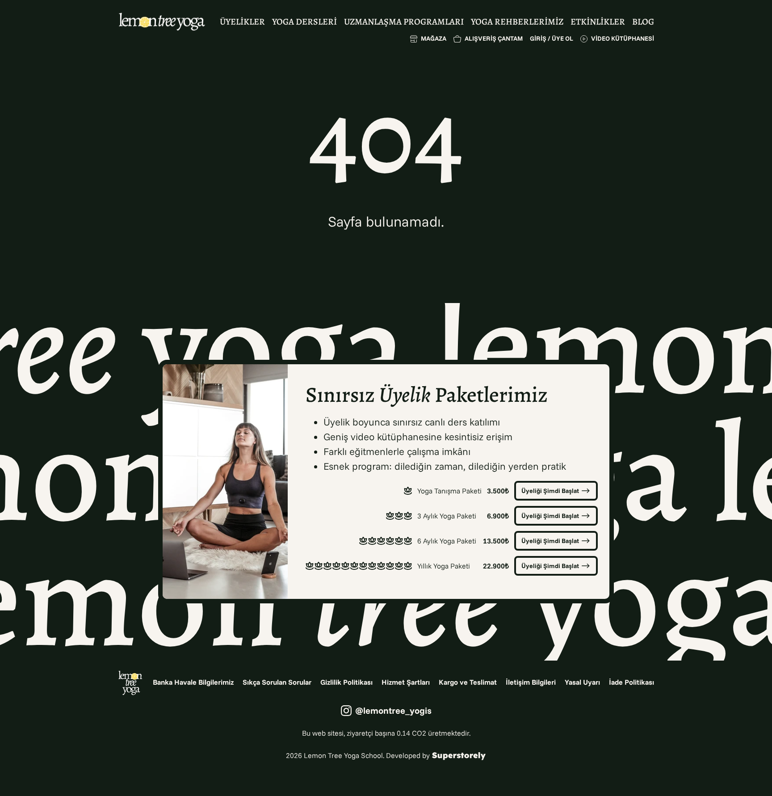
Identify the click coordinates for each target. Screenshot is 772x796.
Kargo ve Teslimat (468, 682)
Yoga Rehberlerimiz (517, 22)
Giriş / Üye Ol (551, 38)
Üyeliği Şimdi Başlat (550, 491)
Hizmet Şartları (406, 682)
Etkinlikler (598, 22)
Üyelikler (242, 22)
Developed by (408, 755)
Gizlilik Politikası (346, 682)
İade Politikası (631, 682)
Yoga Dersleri (304, 22)
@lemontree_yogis (393, 710)
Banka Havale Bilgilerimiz (193, 682)
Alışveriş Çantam (494, 38)
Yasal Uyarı (582, 682)
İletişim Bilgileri (531, 682)
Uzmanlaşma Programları (404, 22)
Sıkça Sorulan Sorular (277, 682)
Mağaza (433, 38)
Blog (643, 22)
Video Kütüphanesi (622, 38)
